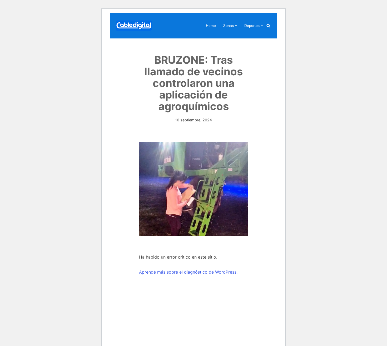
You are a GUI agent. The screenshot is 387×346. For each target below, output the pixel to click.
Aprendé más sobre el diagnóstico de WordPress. (188, 272)
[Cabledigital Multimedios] (133, 26)
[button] (236, 26)
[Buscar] (268, 26)
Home (211, 25)
